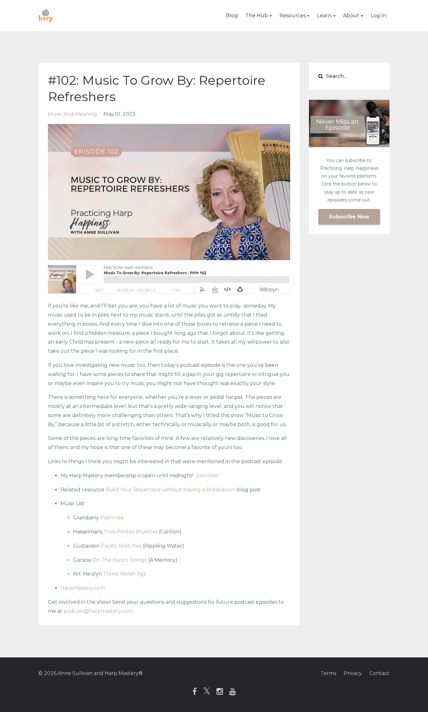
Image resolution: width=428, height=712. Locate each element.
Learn (324, 16)
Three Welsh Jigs (124, 574)
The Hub (256, 16)
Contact (379, 673)
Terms (328, 673)
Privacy (353, 673)
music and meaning (72, 114)
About (351, 16)
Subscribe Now (349, 217)
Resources (292, 16)
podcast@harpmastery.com (98, 611)
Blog (232, 16)
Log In (378, 16)
